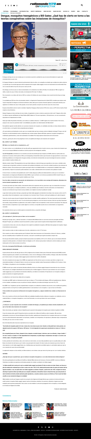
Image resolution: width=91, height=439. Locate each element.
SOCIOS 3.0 (43, 430)
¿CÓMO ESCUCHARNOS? (35, 430)
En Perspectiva (24, 11)
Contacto (85, 11)
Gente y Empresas (36, 11)
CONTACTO (76, 430)
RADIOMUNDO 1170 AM (25, 430)
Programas (14, 11)
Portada (5, 11)
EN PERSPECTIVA (16, 430)
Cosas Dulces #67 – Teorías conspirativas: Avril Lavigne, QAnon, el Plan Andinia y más (60, 404)
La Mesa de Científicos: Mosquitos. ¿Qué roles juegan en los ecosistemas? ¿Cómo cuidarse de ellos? (60, 414)
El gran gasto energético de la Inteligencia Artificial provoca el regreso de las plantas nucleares (38, 405)
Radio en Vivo (57, 11)
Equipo (73, 11)
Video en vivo (47, 11)
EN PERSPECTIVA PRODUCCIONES (52, 430)
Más (78, 11)
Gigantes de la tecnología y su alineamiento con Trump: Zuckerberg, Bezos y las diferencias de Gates (16, 405)
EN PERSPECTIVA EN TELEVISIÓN (66, 430)
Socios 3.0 (66, 11)
